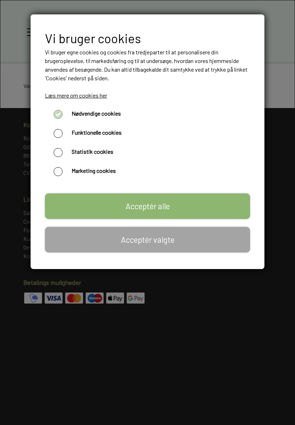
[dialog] (147, 212)
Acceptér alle (148, 206)
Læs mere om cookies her (76, 95)
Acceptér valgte (147, 239)
